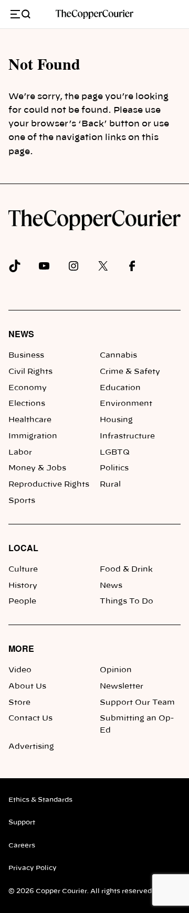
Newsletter (121, 686)
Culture (23, 569)
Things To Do (126, 601)
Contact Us (30, 718)
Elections (26, 403)
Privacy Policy (32, 868)
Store (19, 702)
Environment (126, 403)
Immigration (32, 436)
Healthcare (29, 420)
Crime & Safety (130, 371)
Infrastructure (127, 436)
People (22, 601)
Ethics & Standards (40, 800)
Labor (20, 452)
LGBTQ (115, 452)
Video (20, 670)
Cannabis (118, 355)
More (21, 648)
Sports (21, 500)
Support (21, 822)
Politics (114, 468)
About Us (27, 686)
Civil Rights (30, 371)
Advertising (31, 746)
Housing (116, 420)
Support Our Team (137, 702)
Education (120, 388)
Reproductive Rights (48, 484)
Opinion (116, 670)
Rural (110, 484)
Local (23, 548)
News (21, 334)
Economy (27, 388)
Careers (21, 845)
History (22, 585)
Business (26, 355)
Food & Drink (126, 569)
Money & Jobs (37, 468)
